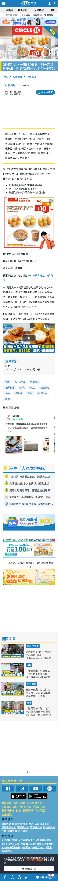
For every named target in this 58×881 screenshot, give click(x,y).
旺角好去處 (7, 810)
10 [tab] (31, 21)
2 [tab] (25, 18)
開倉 (22, 803)
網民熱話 (6, 823)
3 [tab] (28, 18)
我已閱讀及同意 (29, 868)
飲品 (8, 399)
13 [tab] (22, 25)
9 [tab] (28, 21)
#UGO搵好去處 (9, 840)
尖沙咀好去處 (34, 803)
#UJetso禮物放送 (10, 847)
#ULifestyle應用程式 (32, 843)
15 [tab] (28, 25)
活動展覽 (6, 803)
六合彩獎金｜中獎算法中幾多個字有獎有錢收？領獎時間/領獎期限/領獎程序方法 (38, 675)
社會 (29, 703)
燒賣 (22, 387)
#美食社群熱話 (43, 840)
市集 (15, 803)
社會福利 (6, 814)
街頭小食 (42, 393)
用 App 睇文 (47, 92)
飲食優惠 (44, 387)
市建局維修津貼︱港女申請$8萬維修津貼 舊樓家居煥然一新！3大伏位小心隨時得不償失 (38, 713)
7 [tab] (22, 21)
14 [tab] (25, 25)
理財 (29, 665)
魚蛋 (32, 387)
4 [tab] (31, 18)
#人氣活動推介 (27, 840)
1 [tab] (22, 18)
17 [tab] (34, 25)
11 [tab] (34, 21)
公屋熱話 (25, 15)
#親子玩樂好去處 (10, 843)
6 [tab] (37, 18)
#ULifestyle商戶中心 (33, 847)
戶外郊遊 (31, 684)
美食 (8, 393)
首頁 (6, 77)
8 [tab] (25, 21)
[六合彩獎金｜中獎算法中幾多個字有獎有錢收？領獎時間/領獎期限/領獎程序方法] (12, 675)
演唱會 (9, 10)
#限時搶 (49, 843)
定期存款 (48, 15)
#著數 (49, 847)
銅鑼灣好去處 (9, 806)
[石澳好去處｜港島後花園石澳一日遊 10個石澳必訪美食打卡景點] (12, 694)
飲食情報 (17, 77)
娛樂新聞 (37, 15)
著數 (8, 381)
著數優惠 (10, 387)
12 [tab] (37, 21)
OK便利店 (21, 381)
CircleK (35, 381)
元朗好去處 (24, 806)
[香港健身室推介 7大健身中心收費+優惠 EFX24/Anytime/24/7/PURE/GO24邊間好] (12, 657)
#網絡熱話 (6, 851)
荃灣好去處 (39, 806)
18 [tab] (37, 25)
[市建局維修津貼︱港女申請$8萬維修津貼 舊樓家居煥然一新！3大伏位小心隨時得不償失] (12, 713)
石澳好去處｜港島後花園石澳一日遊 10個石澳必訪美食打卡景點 (38, 693)
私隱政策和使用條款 (34, 860)
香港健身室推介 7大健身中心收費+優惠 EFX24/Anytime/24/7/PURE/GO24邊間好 (39, 656)
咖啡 (30, 393)
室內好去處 (33, 646)
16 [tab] (31, 25)
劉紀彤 (11, 85)
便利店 (19, 393)
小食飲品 (31, 77)
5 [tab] (34, 18)
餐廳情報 (28, 810)
